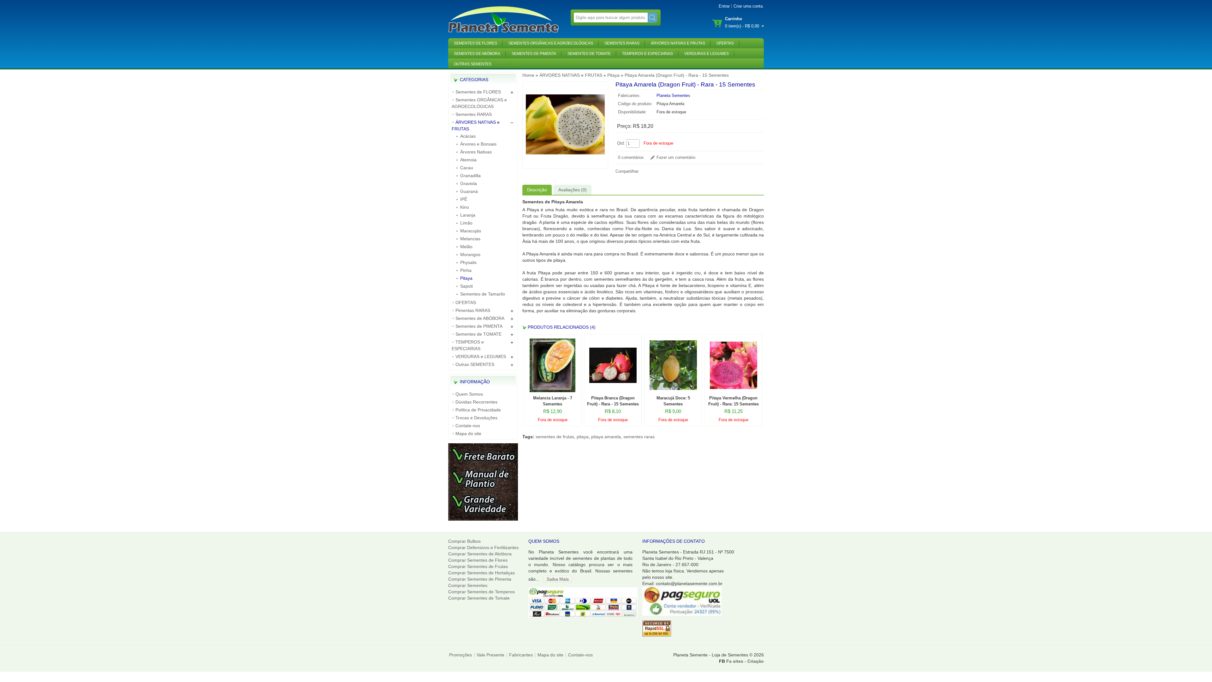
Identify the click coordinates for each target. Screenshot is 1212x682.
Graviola (468, 183)
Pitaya (466, 278)
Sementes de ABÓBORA (477, 53)
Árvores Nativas (476, 151)
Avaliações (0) (572, 189)
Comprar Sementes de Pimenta (479, 579)
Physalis (468, 262)
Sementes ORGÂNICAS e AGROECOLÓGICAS (550, 43)
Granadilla (470, 175)
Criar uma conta (748, 6)
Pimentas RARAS (472, 310)
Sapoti (466, 286)
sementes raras (639, 436)
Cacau (466, 167)
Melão (466, 246)
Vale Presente (490, 654)
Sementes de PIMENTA (534, 53)
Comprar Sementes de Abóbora (480, 553)
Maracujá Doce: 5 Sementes (673, 401)
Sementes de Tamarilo (482, 293)
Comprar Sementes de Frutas (478, 566)
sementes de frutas (555, 436)
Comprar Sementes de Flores (478, 560)
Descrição (537, 189)
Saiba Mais (558, 579)
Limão (466, 222)
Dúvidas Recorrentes (476, 401)
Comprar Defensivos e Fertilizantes (483, 547)
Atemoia (468, 159)
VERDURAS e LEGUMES (706, 53)
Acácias (468, 136)
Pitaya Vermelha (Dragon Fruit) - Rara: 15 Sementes (733, 401)
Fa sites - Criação (745, 661)
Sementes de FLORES (475, 43)
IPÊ (463, 199)
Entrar (724, 6)
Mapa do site (468, 433)
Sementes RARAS (621, 43)
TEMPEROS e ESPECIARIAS (647, 53)
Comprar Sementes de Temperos (481, 591)
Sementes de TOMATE (589, 53)
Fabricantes (521, 654)
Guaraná (469, 191)
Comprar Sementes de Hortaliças (481, 572)
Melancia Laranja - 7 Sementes (552, 401)
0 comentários (631, 157)
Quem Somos (469, 394)
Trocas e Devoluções (476, 417)
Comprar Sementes (467, 585)
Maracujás (470, 230)
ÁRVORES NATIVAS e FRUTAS (678, 43)
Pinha (466, 270)
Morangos (470, 254)
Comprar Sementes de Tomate (479, 598)
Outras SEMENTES (472, 64)
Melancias (470, 238)
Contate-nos (467, 425)
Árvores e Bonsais (478, 144)
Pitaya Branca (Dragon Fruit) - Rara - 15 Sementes (613, 401)
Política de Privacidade (478, 409)
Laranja (467, 215)
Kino (464, 207)
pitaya (583, 436)
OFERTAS (725, 43)
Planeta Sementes (673, 95)
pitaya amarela (606, 436)
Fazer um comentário (675, 157)
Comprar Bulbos (464, 541)
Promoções (460, 654)
